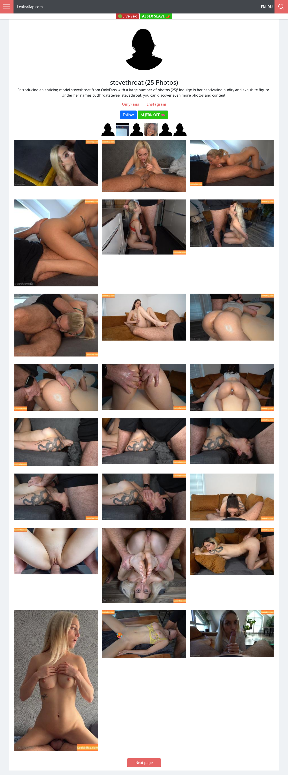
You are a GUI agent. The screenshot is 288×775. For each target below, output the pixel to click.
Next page (144, 762)
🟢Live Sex (127, 16)
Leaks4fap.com (30, 6)
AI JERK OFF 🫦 (153, 114)
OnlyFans (130, 104)
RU (270, 6)
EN (263, 6)
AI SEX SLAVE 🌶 (156, 16)
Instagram (156, 104)
